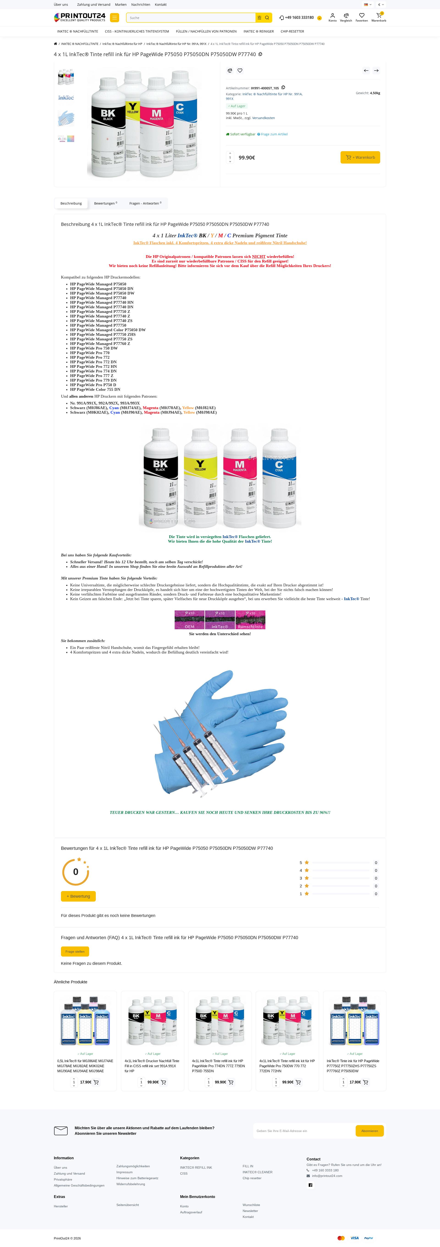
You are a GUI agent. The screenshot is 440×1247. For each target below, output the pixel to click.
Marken (121, 4)
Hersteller (61, 1206)
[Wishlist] (240, 70)
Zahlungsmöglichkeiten (133, 1166)
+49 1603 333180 (299, 17)
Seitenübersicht (127, 1205)
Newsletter (250, 1211)
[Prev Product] (366, 70)
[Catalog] (114, 17)
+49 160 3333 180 (325, 1170)
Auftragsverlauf (191, 1212)
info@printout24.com (326, 1176)
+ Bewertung (78, 896)
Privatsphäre (63, 1179)
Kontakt (161, 4)
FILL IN (248, 1166)
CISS (183, 1173)
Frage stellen (75, 951)
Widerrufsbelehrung (130, 1184)
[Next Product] (376, 70)
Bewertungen (105, 203)
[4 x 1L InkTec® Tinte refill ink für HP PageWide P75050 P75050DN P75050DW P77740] (144, 124)
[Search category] (259, 17)
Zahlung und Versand (93, 4)
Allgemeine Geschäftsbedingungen (79, 1185)
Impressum (124, 1172)
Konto (184, 1206)
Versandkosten (263, 118)
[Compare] (230, 70)
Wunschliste (251, 1205)
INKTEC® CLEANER (257, 1172)
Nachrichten (140, 4)
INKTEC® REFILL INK (196, 1167)
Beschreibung (71, 203)
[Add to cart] (96, 1082)
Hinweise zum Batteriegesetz (137, 1178)
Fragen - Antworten (145, 203)
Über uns (61, 4)
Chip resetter (252, 1178)
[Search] (267, 17)
